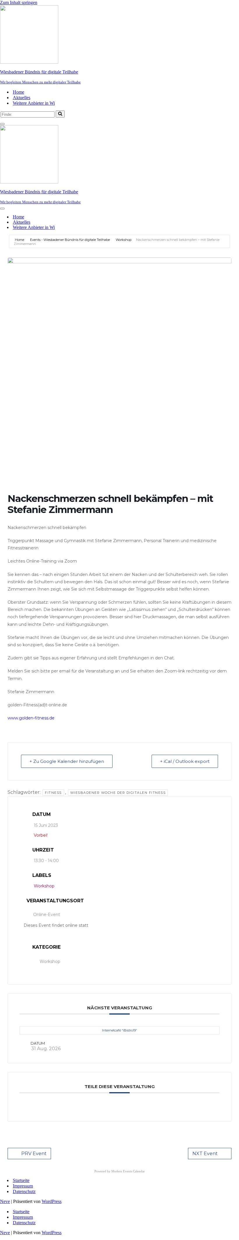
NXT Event (205, 1153)
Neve (5, 1201)
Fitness (53, 793)
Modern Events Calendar (128, 1171)
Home (18, 92)
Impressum (23, 1185)
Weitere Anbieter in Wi (34, 103)
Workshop (123, 240)
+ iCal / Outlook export (185, 761)
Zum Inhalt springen (18, 2)
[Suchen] (60, 114)
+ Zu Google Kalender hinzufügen (66, 761)
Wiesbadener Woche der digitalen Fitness (118, 793)
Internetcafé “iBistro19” (119, 1030)
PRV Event (34, 1153)
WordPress (51, 1201)
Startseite (21, 1180)
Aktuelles (21, 97)
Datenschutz (24, 1191)
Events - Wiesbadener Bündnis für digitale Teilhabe (70, 240)
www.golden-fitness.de (31, 718)
